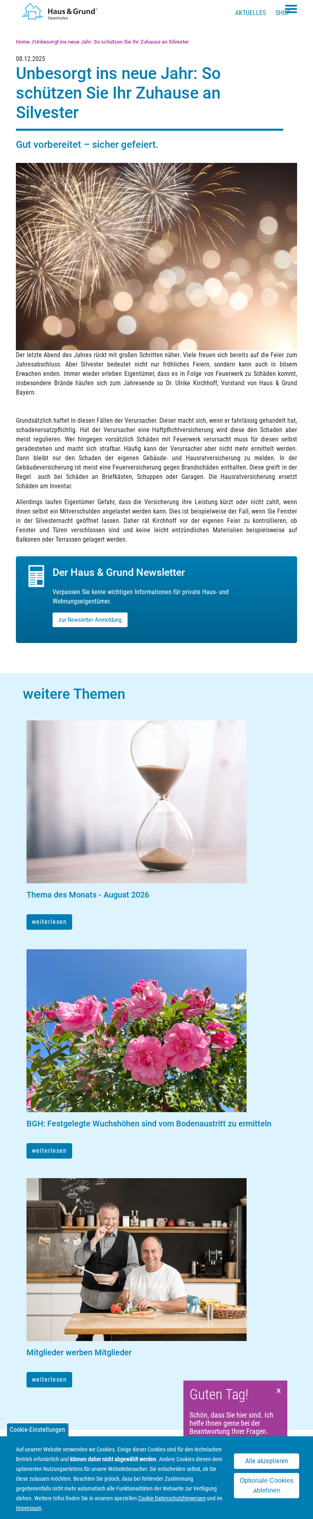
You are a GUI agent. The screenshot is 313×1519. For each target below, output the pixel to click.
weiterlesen (49, 922)
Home (23, 42)
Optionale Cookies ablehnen (266, 1485)
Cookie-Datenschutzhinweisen (172, 1498)
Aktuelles (250, 13)
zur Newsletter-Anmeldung (90, 619)
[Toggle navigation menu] (291, 9)
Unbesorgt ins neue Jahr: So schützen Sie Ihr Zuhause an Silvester (112, 42)
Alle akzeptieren (266, 1461)
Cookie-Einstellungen (37, 1429)
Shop (283, 13)
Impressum (29, 1508)
